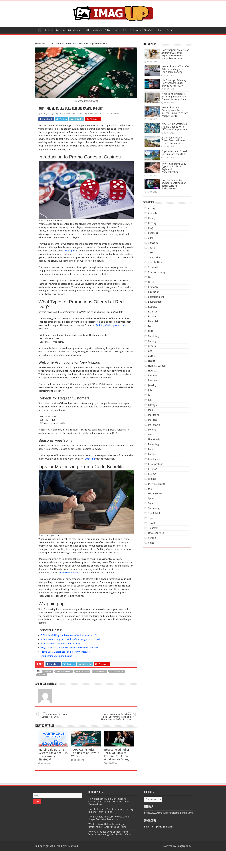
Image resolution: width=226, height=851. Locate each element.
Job (150, 390)
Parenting (153, 444)
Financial (153, 321)
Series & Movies (156, 483)
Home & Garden (157, 365)
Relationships (155, 464)
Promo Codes (100, 671)
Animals (152, 213)
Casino (50, 43)
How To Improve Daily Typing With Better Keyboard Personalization (173, 168)
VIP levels (42, 675)
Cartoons (153, 242)
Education (60, 30)
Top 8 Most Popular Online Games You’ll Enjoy (54, 714)
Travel (160, 30)
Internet (152, 380)
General (152, 346)
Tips (150, 518)
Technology (135, 30)
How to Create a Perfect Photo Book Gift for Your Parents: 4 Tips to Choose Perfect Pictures (116, 716)
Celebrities (154, 257)
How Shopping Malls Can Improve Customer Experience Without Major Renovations (175, 54)
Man (150, 410)
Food (151, 326)
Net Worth (97, 30)
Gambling (153, 336)
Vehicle (152, 537)
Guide (151, 355)
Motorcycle (154, 424)
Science (152, 478)
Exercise (152, 306)
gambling (48, 671)
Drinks (151, 282)
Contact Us (171, 30)
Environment (155, 301)
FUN (150, 331)
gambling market (63, 671)
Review (152, 473)
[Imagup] (113, 13)
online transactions (68, 572)
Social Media (155, 493)
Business (49, 30)
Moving (152, 429)
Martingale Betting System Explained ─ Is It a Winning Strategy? (53, 754)
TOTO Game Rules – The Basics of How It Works (85, 753)
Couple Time (155, 262)
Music (151, 434)
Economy (153, 287)
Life (150, 400)
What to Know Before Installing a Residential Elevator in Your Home (174, 96)
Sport (117, 30)
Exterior (152, 311)
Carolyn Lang (47, 113)
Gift (150, 350)
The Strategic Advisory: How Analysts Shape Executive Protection (174, 83)
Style (125, 30)
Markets (152, 419)
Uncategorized (156, 532)
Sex (150, 488)
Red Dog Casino (117, 671)
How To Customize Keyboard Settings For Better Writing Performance (173, 184)
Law (150, 395)
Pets (150, 449)
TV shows (153, 528)
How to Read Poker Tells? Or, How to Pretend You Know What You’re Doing (116, 754)
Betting (152, 223)
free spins (70, 250)
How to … (153, 370)
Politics (108, 30)
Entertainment (74, 30)
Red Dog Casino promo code (111, 325)
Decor (151, 277)
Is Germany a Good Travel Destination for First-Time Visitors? (173, 140)
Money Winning (82, 671)
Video (151, 542)
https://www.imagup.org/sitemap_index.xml (168, 812)
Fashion (152, 316)
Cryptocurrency (156, 272)
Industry (153, 375)
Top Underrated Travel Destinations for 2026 (174, 153)
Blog (150, 228)
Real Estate (154, 459)
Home (39, 30)
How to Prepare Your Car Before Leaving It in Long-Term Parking (175, 69)
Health (86, 30)
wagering (90, 458)
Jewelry (152, 385)
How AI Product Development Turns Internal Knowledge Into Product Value (174, 111)
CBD (150, 252)
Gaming (152, 341)
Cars (150, 237)
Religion (152, 469)
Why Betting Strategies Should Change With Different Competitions (174, 126)
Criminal (153, 267)
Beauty (152, 218)
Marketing (153, 414)
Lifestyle (152, 405)
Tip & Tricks (149, 30)
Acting (151, 208)
